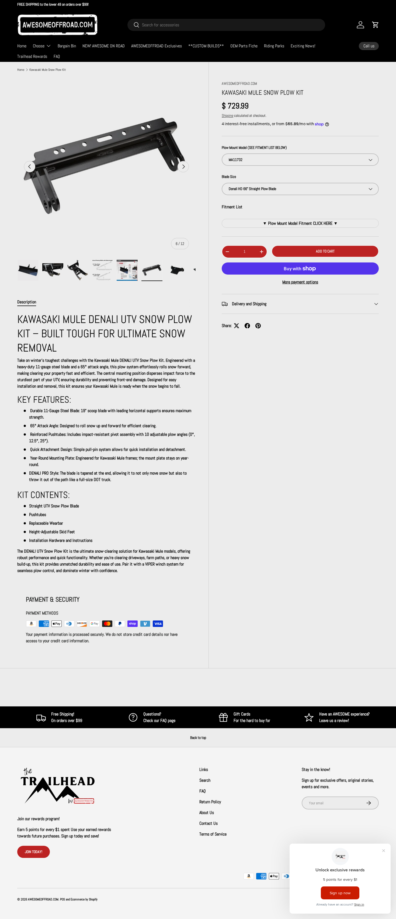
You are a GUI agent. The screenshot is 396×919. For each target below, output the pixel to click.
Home (21, 46)
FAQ (57, 56)
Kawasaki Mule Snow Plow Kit (47, 69)
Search (204, 780)
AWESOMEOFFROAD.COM (239, 83)
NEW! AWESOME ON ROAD (103, 46)
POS (62, 899)
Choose (38, 46)
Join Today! (33, 851)
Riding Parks (274, 46)
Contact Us (208, 823)
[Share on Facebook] (247, 325)
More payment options (300, 282)
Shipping (227, 115)
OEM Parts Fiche (244, 46)
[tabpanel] (106, 443)
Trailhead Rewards (32, 56)
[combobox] (226, 25)
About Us (206, 812)
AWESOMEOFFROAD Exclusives (156, 46)
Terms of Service (213, 834)
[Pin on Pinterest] (258, 325)
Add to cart (325, 251)
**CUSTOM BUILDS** (206, 46)
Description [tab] (26, 302)
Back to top (198, 737)
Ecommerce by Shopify (84, 899)
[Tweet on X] (236, 325)
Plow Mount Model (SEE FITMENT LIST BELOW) (254, 147)
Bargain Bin (67, 46)
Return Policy (210, 802)
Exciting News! (303, 46)
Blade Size (229, 176)
